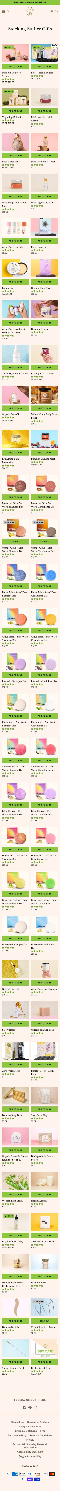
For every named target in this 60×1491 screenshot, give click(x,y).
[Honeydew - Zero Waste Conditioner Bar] (44, 836)
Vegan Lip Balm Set (12, 117)
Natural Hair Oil (10, 988)
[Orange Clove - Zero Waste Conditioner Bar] (44, 528)
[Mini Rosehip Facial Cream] (44, 97)
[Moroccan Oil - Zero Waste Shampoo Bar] (15, 483)
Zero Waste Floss (11, 1070)
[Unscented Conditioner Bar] (44, 925)
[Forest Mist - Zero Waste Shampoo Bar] (15, 572)
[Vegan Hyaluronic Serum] (15, 354)
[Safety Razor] (15, 1010)
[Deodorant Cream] (44, 309)
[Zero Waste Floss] (15, 1051)
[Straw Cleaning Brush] (15, 1348)
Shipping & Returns (26, 1431)
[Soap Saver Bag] (44, 1095)
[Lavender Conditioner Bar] (44, 661)
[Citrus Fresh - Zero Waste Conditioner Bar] (44, 617)
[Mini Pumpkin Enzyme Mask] (15, 183)
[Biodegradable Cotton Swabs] (44, 1136)
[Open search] (8, 11)
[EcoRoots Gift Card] (44, 1348)
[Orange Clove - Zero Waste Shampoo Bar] (15, 528)
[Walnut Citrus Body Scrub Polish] (44, 395)
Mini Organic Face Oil (42, 202)
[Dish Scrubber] (44, 1263)
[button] (8, 79)
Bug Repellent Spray (12, 1241)
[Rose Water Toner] (15, 142)
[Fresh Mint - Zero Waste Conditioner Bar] (44, 702)
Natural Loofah (39, 1200)
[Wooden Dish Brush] (15, 1181)
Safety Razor (8, 1029)
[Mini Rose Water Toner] (44, 142)
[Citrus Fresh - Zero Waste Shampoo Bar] (15, 617)
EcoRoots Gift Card (41, 1368)
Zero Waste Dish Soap (42, 1241)
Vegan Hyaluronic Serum (15, 373)
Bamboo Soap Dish (12, 1115)
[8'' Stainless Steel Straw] (44, 1307)
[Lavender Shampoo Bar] (15, 661)
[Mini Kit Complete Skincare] (15, 53)
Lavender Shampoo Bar (14, 681)
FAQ (42, 1431)
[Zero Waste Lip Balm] (15, 227)
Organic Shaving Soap (42, 1029)
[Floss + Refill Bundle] (44, 53)
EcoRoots (26, 1466)
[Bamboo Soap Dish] (15, 1095)
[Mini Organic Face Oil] (44, 183)
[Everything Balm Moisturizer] (15, 439)
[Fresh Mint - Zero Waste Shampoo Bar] (15, 702)
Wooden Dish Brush (12, 1200)
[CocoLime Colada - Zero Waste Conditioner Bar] (44, 880)
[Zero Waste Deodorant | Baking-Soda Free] (15, 309)
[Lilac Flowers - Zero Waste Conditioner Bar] (44, 791)
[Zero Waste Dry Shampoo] (44, 969)
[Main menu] (3, 11)
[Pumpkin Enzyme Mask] (44, 439)
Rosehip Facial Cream (42, 373)
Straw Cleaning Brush (13, 1368)
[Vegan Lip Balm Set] (15, 97)
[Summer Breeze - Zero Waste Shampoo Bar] (15, 747)
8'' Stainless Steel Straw (43, 1327)
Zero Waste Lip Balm (13, 247)
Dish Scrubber (38, 1282)
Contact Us (17, 1422)
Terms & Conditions (41, 1435)
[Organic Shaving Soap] (44, 1010)
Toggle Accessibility (30, 1456)
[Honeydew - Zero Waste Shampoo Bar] (15, 836)
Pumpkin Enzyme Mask (43, 458)
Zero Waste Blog (17, 1435)
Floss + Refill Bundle (42, 72)
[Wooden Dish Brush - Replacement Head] (15, 1263)
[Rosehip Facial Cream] (44, 354)
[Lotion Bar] (15, 268)
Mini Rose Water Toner (43, 161)
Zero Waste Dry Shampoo (44, 988)
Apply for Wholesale (30, 1426)
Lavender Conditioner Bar (44, 681)
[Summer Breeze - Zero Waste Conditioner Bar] (44, 747)
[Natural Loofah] (44, 1181)
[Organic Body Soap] (44, 268)
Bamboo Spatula (10, 1327)
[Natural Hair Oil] (15, 969)
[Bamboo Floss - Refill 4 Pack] (44, 1051)
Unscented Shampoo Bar (14, 944)
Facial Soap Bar (39, 247)
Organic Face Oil (11, 414)
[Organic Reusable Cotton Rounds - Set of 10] (15, 1136)
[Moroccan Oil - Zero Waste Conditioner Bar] (44, 483)
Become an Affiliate (38, 1422)
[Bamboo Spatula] (15, 1307)
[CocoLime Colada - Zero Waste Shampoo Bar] (15, 880)
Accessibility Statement (30, 1452)
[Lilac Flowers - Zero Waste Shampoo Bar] (15, 791)
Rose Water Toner (11, 161)
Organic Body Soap (41, 288)
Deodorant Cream (40, 329)
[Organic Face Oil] (15, 395)
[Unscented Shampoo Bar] (15, 925)
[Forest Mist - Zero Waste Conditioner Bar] (44, 572)
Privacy (30, 1440)
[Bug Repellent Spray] (15, 1222)
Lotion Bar (7, 288)
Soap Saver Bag (39, 1115)
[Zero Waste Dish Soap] (44, 1222)
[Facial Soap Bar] (44, 227)
